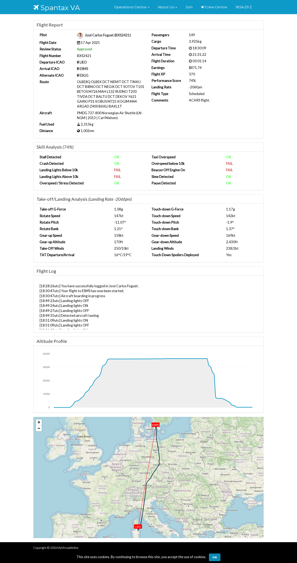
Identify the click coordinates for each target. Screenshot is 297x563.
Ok (214, 557)
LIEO (83, 62)
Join (189, 7)
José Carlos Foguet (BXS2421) (108, 35)
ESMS (84, 69)
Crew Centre (215, 7)
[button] (132, 7)
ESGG (84, 75)
